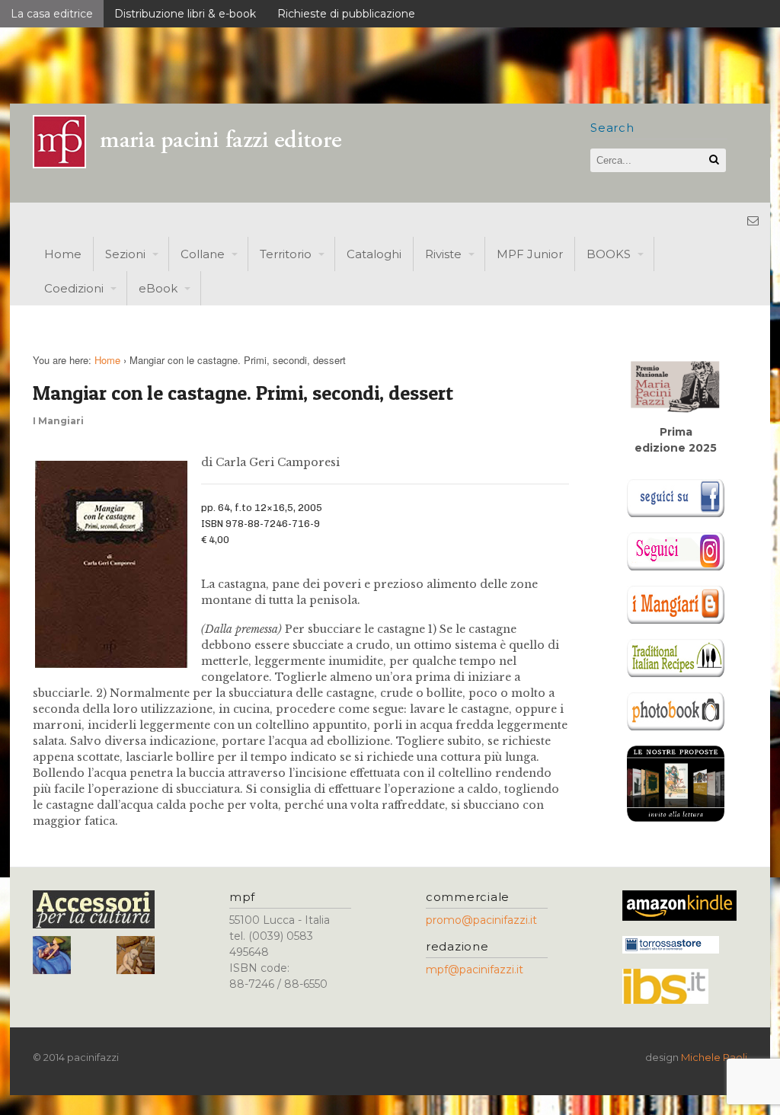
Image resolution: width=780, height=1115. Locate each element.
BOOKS (609, 254)
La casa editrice (52, 14)
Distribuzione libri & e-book (185, 14)
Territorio (286, 254)
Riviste (443, 254)
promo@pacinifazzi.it (481, 920)
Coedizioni (74, 288)
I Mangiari (58, 421)
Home (63, 254)
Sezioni (125, 254)
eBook (158, 288)
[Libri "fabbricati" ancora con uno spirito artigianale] (196, 164)
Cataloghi (374, 254)
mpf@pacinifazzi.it (474, 969)
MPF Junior (530, 254)
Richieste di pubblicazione (346, 14)
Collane (203, 254)
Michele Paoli (714, 1057)
